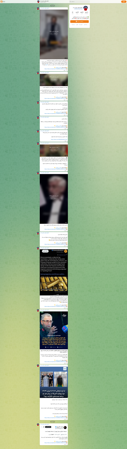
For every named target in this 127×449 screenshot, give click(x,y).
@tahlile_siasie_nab (78, 9)
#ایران (47, 65)
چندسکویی (85, 24)
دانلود (124, 1)
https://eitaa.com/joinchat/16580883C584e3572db (55, 69)
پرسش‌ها (73, 24)
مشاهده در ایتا (80, 21)
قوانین (77, 24)
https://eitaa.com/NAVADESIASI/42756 (59, 139)
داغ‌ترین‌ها (80, 24)
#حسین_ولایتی (58, 67)
